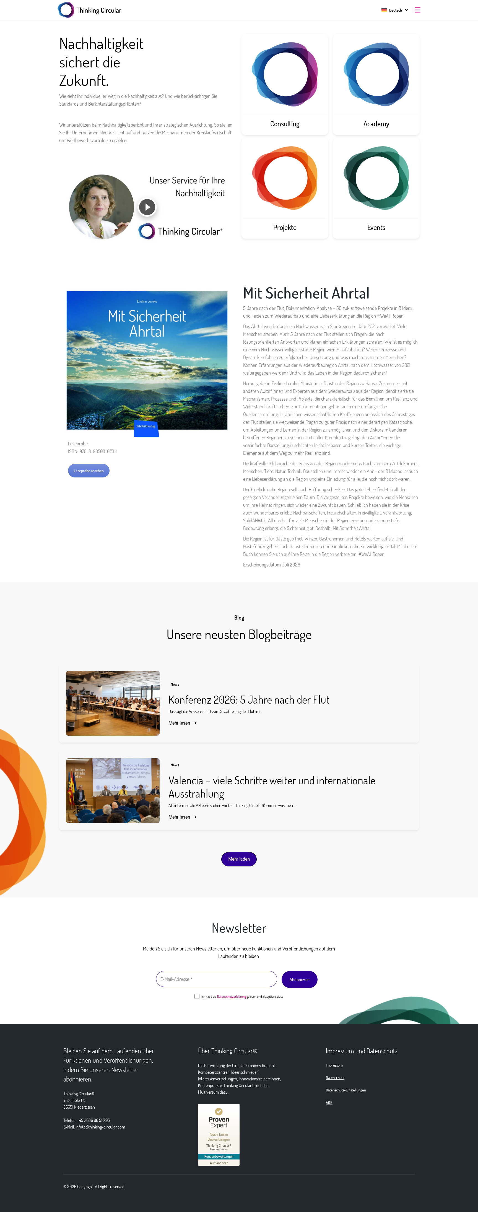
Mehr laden (239, 859)
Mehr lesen (179, 723)
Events (376, 227)
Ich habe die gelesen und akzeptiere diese (242, 996)
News (175, 684)
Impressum (334, 1065)
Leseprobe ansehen (89, 470)
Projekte (285, 227)
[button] (391, 10)
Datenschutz (335, 1077)
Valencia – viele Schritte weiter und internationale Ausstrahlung (271, 786)
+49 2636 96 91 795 (93, 1120)
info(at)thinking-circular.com (100, 1127)
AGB (329, 1102)
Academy (376, 123)
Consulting (285, 123)
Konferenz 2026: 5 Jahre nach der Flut (248, 699)
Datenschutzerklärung (231, 996)
